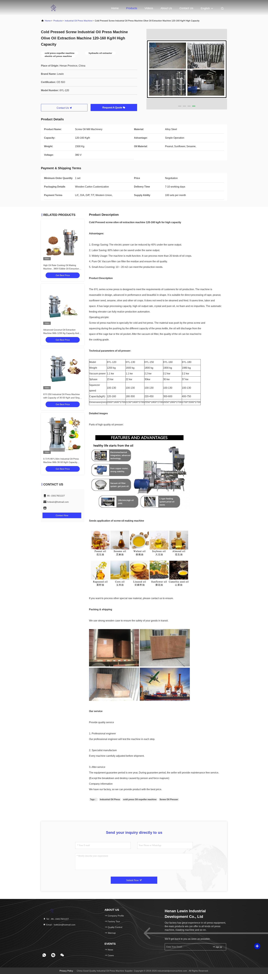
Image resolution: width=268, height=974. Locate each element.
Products (131, 8)
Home (115, 8)
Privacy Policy (66, 971)
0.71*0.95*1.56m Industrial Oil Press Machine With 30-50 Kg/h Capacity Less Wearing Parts (61, 462)
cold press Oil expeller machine (139, 799)
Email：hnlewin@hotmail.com (60, 924)
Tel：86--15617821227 (57, 919)
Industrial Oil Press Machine (78, 20)
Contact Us (186, 8)
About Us (166, 8)
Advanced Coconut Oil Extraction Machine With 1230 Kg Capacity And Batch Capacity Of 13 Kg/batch (61, 333)
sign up (218, 947)
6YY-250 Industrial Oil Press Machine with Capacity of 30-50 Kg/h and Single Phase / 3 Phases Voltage (62, 397)
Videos (149, 8)
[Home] (53, 8)
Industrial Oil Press (110, 799)
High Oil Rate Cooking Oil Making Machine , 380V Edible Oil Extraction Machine (61, 268)
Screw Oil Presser (169, 799)
